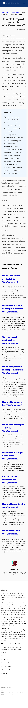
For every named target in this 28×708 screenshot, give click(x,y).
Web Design (20, 693)
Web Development (7, 694)
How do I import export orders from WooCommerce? (13, 456)
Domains (15, 694)
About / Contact (6, 687)
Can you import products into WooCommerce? (10, 340)
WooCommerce (16, 12)
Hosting (14, 693)
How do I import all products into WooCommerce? (11, 279)
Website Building (6, 12)
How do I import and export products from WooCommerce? (12, 309)
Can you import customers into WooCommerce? (10, 480)
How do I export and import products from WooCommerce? (12, 370)
